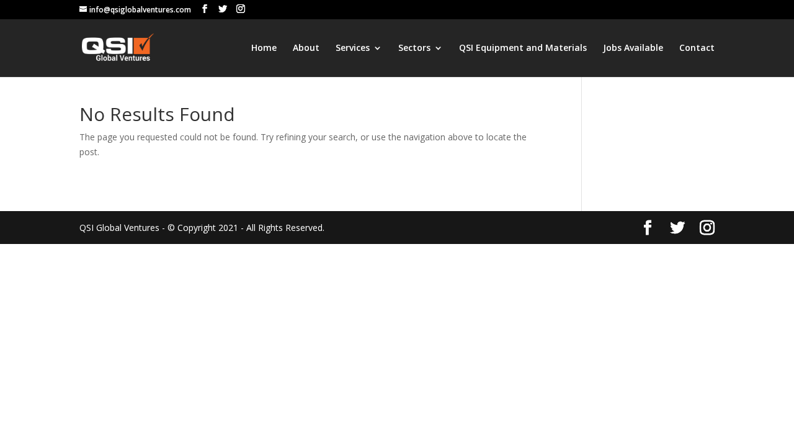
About (306, 48)
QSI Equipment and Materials (523, 48)
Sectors (414, 48)
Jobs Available (633, 48)
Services (353, 48)
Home (264, 48)
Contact (697, 48)
